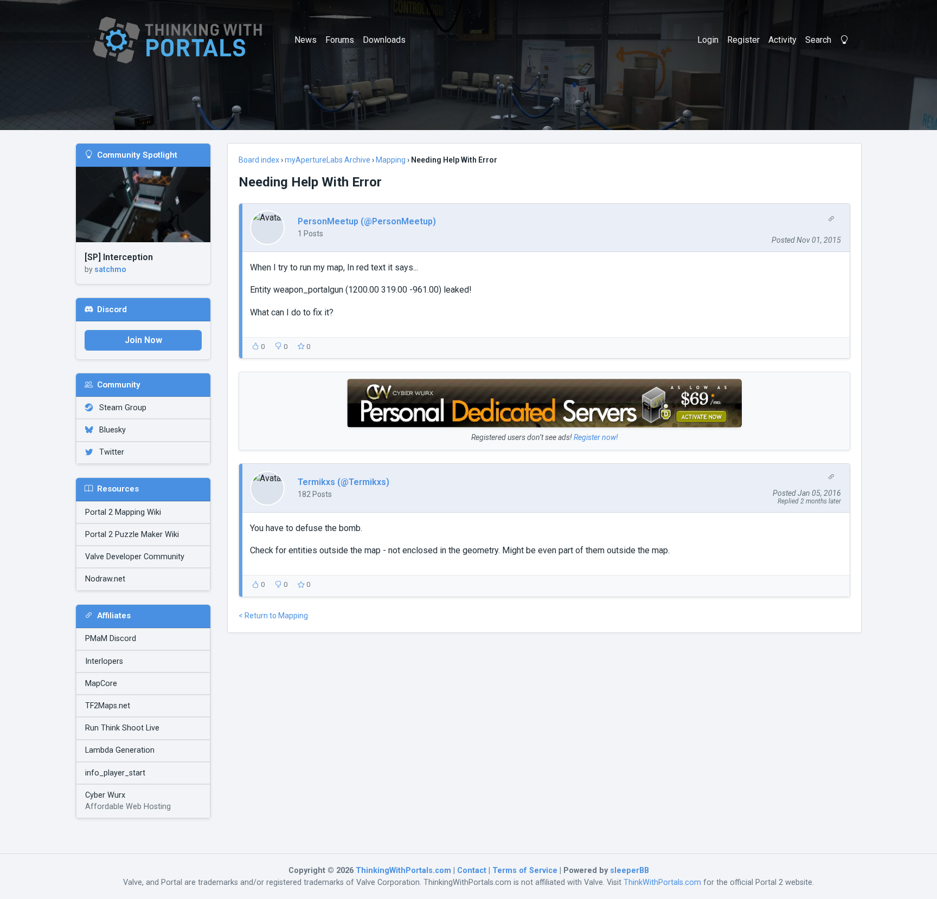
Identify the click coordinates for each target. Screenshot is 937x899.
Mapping (391, 160)
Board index (259, 160)
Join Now (143, 340)
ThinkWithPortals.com (662, 882)
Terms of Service (524, 870)
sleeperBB (629, 870)
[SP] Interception (119, 257)
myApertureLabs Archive (327, 160)
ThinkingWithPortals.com (403, 870)
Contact (471, 870)
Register (743, 40)
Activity (782, 40)
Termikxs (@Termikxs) (343, 482)
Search (818, 40)
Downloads (384, 40)
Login (707, 40)
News (305, 40)
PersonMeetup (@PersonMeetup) (367, 221)
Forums (339, 40)
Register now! (596, 437)
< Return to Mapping (273, 615)
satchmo (110, 269)
